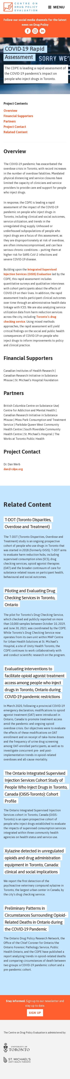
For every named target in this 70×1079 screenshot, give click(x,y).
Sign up (35, 1012)
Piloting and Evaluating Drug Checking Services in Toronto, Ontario (30, 597)
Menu (59, 7)
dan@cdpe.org (13, 469)
